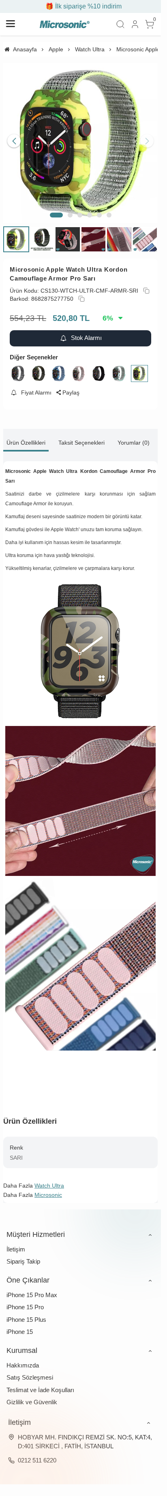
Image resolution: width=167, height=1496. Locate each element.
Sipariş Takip (23, 1255)
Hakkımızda (22, 1359)
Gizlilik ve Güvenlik (31, 1396)
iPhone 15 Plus (26, 1313)
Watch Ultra (49, 1179)
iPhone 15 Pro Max (31, 1288)
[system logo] (64, 24)
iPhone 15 (19, 1325)
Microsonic (48, 1189)
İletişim (15, 1243)
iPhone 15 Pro (25, 1301)
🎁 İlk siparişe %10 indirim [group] (81, 6)
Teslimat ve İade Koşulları (40, 1383)
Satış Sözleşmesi (29, 1371)
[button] (56, 209)
